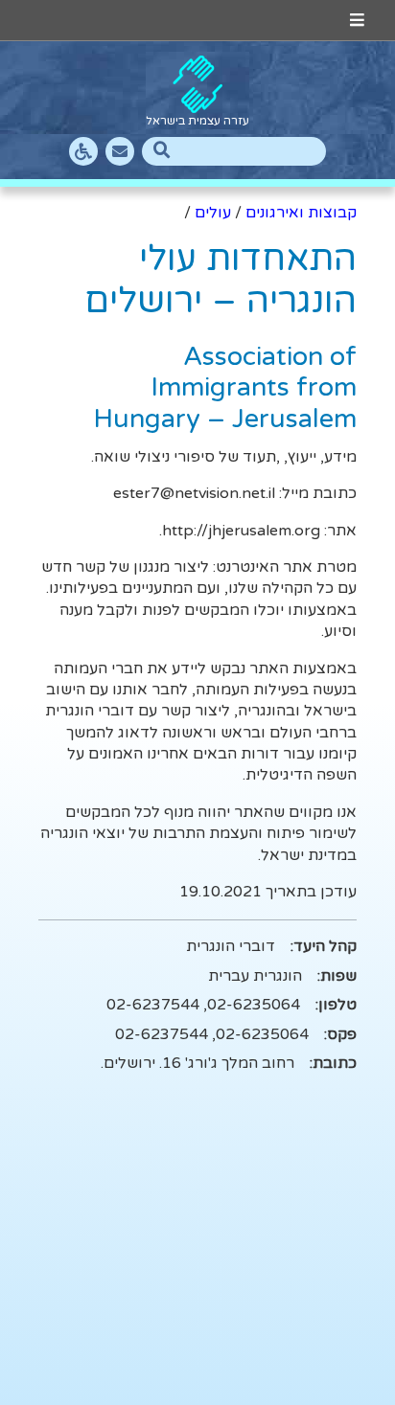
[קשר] (119, 151)
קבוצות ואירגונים (301, 212)
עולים (213, 212)
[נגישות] (83, 151)
